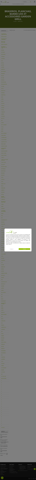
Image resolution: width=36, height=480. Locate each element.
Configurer (11, 249)
